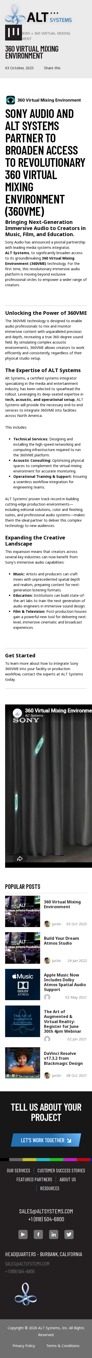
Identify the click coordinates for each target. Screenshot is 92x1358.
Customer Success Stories (61, 1170)
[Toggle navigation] (13, 32)
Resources (49, 1188)
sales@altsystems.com (46, 1211)
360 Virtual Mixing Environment (62, 904)
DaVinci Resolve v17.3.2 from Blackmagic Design (63, 1058)
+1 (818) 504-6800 (46, 1219)
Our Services (18, 1170)
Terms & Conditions (62, 1345)
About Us (68, 1179)
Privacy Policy (24, 1345)
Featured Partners (34, 1179)
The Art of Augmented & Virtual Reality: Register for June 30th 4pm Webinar (62, 1021)
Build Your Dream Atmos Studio (61, 940)
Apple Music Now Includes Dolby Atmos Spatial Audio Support (65, 982)
